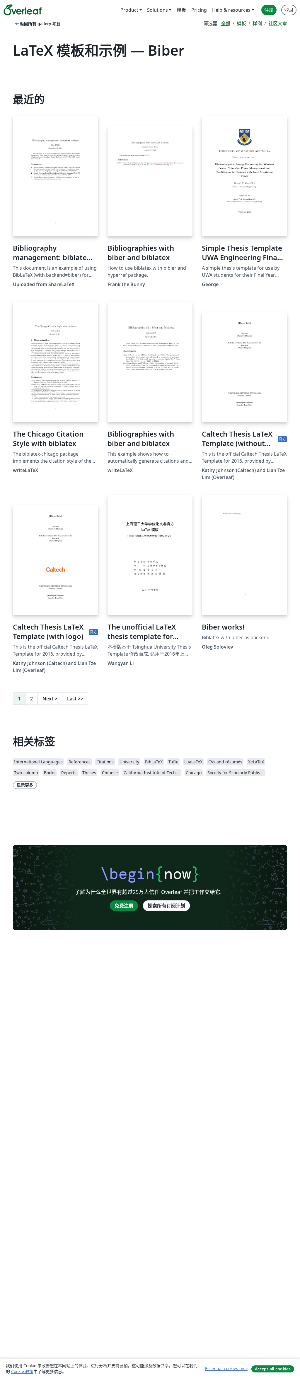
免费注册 (124, 905)
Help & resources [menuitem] (231, 10)
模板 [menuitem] (181, 10)
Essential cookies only (226, 1368)
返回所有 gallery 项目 (37, 23)
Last (75, 698)
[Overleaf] (23, 10)
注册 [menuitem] (269, 10)
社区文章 (277, 23)
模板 (241, 23)
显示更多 (25, 785)
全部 (225, 23)
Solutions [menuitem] (157, 10)
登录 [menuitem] (289, 10)
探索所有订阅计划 (166, 905)
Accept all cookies (273, 1369)
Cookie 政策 (22, 1371)
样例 (257, 23)
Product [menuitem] (129, 10)
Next (49, 698)
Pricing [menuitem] (199, 10)
